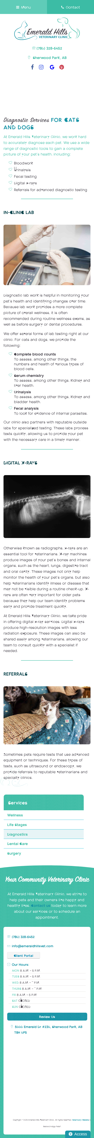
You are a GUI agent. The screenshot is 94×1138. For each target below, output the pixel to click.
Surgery (14, 853)
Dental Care (17, 843)
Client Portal (23, 955)
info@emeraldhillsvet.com (32, 945)
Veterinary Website (80, 1119)
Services (17, 802)
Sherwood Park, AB (49, 57)
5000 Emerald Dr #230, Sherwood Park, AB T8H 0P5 (48, 1029)
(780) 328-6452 (49, 48)
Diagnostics (17, 834)
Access (80, 1134)
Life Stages (17, 824)
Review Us (47, 1016)
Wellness (15, 814)
